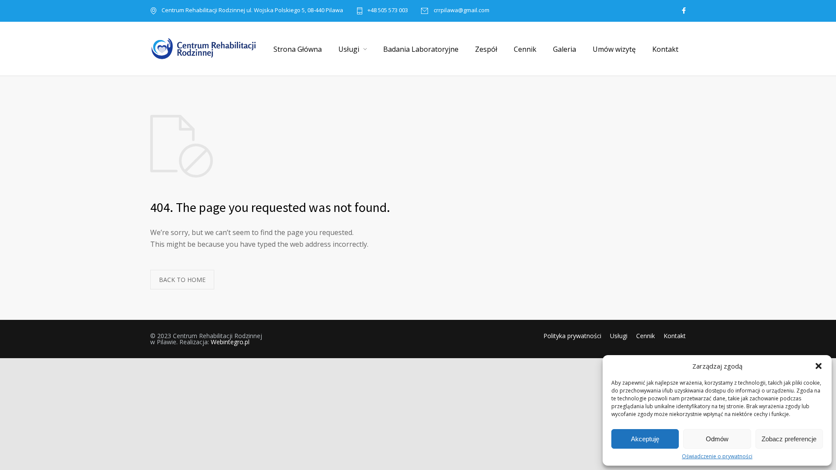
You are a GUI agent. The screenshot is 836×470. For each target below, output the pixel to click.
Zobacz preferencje (789, 439)
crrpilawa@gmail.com (460, 10)
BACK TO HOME (182, 279)
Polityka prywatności (572, 336)
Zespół (486, 49)
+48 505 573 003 (387, 10)
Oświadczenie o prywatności (717, 456)
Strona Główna (297, 49)
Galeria (564, 49)
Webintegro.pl (230, 342)
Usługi (348, 49)
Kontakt (665, 49)
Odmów (717, 439)
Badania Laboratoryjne (420, 49)
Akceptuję (645, 439)
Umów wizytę (614, 49)
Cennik (525, 49)
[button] (818, 366)
